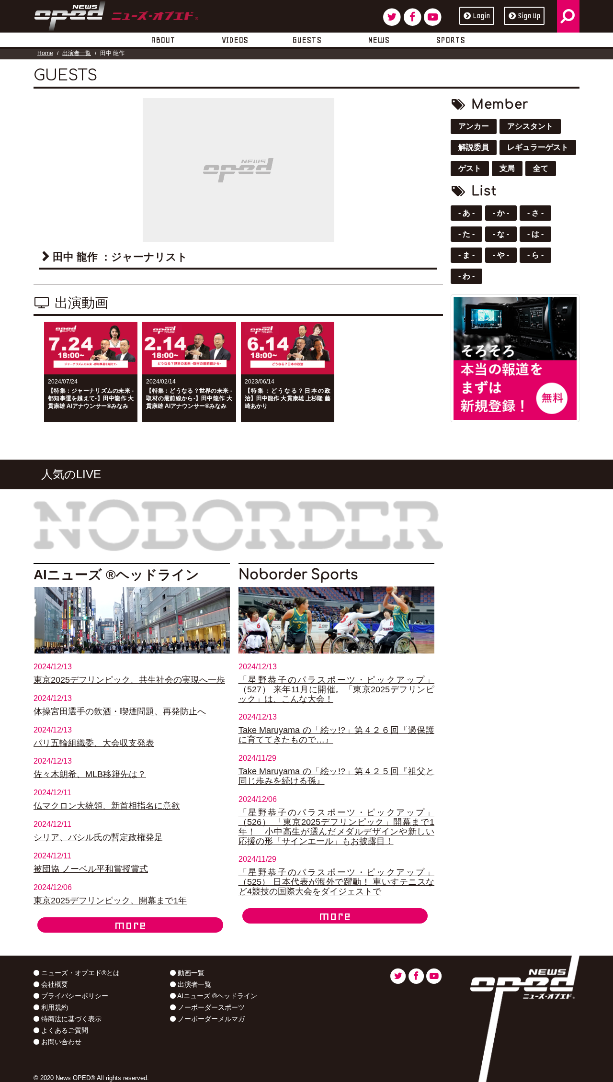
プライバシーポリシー (73, 996)
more (130, 925)
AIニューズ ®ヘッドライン (216, 996)
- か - (501, 213)
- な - (501, 234)
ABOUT (163, 39)
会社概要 (53, 984)
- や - (501, 255)
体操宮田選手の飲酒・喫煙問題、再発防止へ (120, 711)
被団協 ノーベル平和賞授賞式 (91, 869)
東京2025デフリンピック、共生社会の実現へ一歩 (129, 680)
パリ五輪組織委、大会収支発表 (94, 743)
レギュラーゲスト (537, 147)
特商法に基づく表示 (70, 1019)
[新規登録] (515, 357)
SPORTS (450, 39)
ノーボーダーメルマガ (210, 1019)
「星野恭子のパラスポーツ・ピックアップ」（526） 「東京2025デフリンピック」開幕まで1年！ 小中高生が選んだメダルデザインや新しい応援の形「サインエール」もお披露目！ (336, 827)
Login (481, 15)
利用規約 (53, 1007)
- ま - (466, 255)
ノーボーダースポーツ (210, 1007)
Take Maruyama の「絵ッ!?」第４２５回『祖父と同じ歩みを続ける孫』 (336, 776)
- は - (535, 234)
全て (540, 168)
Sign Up (529, 15)
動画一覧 (190, 973)
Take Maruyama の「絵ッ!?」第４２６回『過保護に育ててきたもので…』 (336, 734)
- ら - (535, 255)
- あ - (466, 213)
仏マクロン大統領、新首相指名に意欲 (107, 806)
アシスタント (530, 126)
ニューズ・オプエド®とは (79, 973)
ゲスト (469, 168)
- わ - (466, 276)
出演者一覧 (76, 53)
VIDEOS (235, 39)
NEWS (378, 39)
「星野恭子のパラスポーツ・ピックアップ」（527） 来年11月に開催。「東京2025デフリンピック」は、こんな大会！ (336, 689)
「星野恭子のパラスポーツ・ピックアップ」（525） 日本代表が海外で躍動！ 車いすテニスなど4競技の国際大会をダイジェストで (336, 882)
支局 (507, 168)
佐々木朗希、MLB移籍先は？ (90, 774)
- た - (466, 234)
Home (45, 53)
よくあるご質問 (63, 1030)
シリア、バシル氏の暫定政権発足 (98, 837)
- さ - (535, 213)
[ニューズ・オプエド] (116, 13)
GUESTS (306, 39)
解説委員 (473, 147)
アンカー (473, 126)
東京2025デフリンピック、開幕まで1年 (110, 900)
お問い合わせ (60, 1042)
